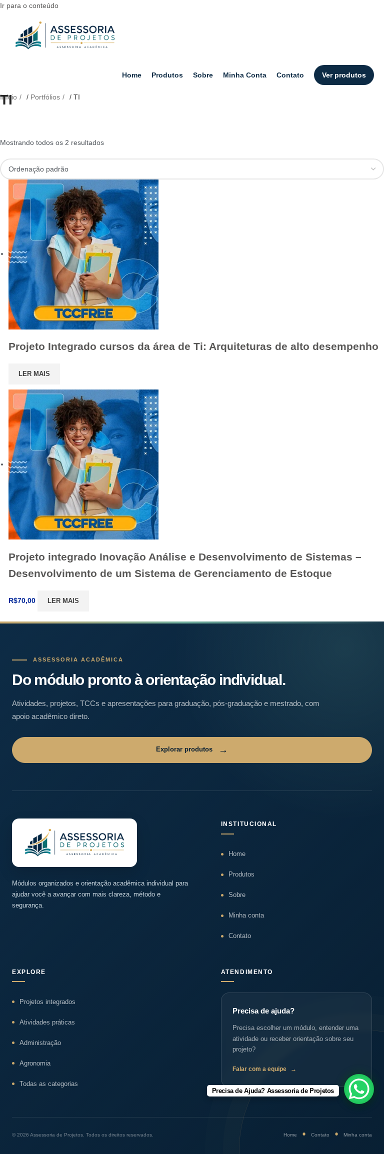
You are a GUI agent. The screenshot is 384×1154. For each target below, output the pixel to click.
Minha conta (246, 915)
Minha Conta (244, 75)
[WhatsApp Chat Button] (359, 1089)
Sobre (203, 75)
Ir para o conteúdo (29, 6)
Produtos (167, 75)
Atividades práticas (47, 1022)
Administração (40, 1042)
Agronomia (35, 1063)
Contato (290, 75)
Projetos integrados (48, 1002)
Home (132, 75)
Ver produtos (344, 75)
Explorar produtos (192, 749)
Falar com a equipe (264, 1069)
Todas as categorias (49, 1084)
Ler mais (34, 374)
